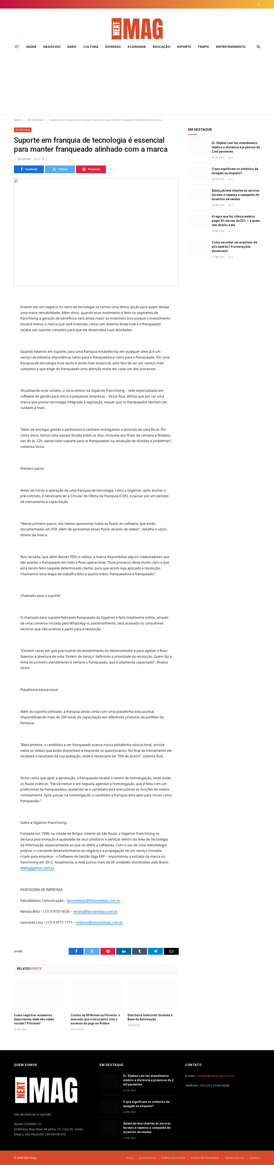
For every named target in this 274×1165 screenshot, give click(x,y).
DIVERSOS (113, 46)
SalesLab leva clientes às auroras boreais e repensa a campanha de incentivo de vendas (235, 195)
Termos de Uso (234, 1158)
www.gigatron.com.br (37, 867)
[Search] (258, 46)
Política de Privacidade (205, 1158)
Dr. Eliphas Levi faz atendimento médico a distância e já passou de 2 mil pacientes (236, 147)
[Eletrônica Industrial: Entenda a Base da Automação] (153, 994)
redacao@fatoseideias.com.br (99, 922)
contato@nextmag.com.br (215, 1075)
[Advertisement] (137, 84)
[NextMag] (137, 29)
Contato (255, 1158)
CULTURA (90, 46)
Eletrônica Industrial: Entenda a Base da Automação (150, 1017)
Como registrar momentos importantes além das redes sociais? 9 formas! (34, 1019)
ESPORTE (184, 46)
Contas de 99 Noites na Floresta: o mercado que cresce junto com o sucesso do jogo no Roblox (95, 1019)
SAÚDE (31, 46)
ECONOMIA (137, 46)
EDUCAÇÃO (161, 46)
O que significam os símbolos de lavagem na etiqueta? (235, 171)
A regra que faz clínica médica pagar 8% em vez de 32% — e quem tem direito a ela (236, 221)
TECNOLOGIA (23, 129)
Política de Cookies (173, 1158)
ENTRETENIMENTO (231, 46)
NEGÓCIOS (51, 46)
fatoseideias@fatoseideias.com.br (93, 900)
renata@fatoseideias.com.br (95, 911)
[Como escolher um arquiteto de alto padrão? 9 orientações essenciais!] (198, 247)
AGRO (71, 46)
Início (129, 1158)
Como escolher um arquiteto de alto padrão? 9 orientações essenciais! (234, 247)
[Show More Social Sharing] (111, 169)
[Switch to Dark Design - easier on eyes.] (258, 4)
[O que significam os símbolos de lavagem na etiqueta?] (198, 173)
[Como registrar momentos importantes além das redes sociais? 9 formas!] (39, 994)
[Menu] (17, 46)
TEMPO (203, 46)
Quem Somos (147, 1158)
